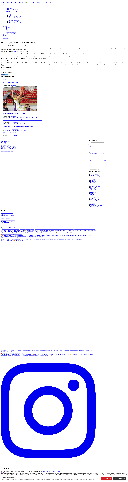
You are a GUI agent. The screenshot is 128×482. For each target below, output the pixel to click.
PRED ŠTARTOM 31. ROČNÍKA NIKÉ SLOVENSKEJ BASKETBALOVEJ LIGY (22, 120)
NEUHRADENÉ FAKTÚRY (7, 151)
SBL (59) (92, 194)
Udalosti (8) (92, 204)
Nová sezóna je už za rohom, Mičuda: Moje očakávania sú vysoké (18, 126)
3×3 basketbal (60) (94, 174)
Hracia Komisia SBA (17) (95, 185)
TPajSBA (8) (93, 201)
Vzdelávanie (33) (94, 206)
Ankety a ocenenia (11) (95, 176)
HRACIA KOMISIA (5, 145)
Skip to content (4, 1)
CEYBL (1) (92, 177)
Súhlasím (2, 472)
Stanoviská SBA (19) (94, 199)
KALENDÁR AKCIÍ (5, 149)
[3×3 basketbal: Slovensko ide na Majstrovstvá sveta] (14, 130)
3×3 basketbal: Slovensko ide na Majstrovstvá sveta (14, 132)
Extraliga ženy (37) (94, 181)
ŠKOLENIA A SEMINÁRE (7, 213)
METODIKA (3, 214)
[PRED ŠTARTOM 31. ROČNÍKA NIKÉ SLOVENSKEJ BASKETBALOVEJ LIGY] (22, 117)
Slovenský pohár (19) (94, 197)
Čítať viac (92, 479)
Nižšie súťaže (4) (94, 189)
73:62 (14, 51)
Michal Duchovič (4, 45)
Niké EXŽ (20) (93, 188)
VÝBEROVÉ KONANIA (6, 222)
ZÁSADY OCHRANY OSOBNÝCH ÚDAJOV (52, 471)
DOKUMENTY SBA (5, 141)
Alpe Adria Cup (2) (94, 175)
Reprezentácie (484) (94, 191)
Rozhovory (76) (93, 192)
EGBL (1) (92, 179)
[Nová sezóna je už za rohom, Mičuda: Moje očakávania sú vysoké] (17, 123)
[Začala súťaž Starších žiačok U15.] (11, 79)
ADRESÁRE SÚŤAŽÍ (5, 142)
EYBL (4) (92, 182)
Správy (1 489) (93, 198)
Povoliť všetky (107, 478)
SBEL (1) (92, 193)
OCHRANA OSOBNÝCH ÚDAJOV (9, 147)
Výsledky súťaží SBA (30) (96, 205)
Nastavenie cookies (119, 478)
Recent (91, 146)
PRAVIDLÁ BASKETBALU (7, 144)
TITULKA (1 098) (94, 200)
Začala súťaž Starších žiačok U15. (11, 82)
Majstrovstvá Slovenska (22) (96, 186)
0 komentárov (13, 85)
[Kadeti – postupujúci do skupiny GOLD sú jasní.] (20, 111)
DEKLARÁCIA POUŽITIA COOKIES (9, 148)
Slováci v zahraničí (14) (95, 195)
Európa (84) (92, 180)
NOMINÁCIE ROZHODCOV (7, 215)
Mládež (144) (93, 187)
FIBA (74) (92, 183)
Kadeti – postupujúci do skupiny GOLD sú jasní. (14, 113)
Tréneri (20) (92, 203)
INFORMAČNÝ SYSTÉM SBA (8, 146)
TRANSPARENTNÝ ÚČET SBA (8, 221)
